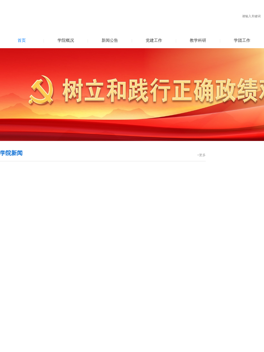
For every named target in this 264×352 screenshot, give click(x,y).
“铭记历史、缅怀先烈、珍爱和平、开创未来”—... (39, 320)
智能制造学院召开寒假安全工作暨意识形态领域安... (41, 289)
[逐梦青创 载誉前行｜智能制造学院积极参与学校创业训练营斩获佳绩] (50, 169)
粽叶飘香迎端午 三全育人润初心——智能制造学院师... (148, 170)
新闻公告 (110, 40)
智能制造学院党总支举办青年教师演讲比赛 (34, 312)
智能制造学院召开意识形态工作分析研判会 (34, 296)
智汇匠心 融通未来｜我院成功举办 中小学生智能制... (147, 186)
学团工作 (242, 40)
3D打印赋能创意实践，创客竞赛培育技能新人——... (147, 289)
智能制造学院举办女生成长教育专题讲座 (137, 217)
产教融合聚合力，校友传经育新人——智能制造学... (147, 296)
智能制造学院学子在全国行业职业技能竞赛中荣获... (147, 304)
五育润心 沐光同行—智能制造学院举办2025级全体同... (148, 209)
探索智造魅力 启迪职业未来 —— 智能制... (40, 236)
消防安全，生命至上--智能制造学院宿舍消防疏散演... (147, 240)
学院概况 (65, 40)
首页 (22, 40)
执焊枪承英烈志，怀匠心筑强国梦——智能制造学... (41, 304)
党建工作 (154, 40)
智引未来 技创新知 (120, 201)
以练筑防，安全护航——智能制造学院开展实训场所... (148, 193)
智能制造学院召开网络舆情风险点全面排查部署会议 (146, 232)
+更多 (201, 155)
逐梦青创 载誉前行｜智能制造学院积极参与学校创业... (148, 178)
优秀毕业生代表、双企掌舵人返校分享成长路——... (147, 312)
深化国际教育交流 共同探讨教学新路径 (137, 320)
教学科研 (198, 40)
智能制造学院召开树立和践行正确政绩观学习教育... (41, 281)
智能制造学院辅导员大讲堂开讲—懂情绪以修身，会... (148, 224)
